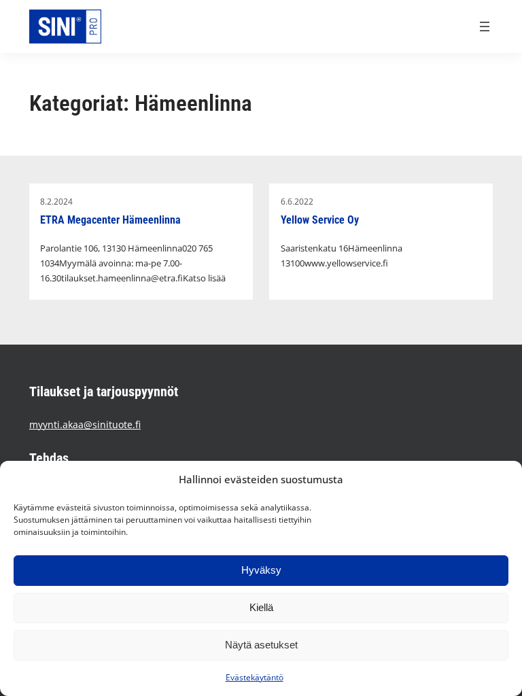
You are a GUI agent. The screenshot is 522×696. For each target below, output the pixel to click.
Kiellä (261, 607)
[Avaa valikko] (484, 26)
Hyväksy (261, 570)
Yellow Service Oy (320, 220)
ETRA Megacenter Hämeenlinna (110, 220)
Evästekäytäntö (254, 677)
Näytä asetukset (261, 644)
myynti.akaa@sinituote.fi (85, 424)
